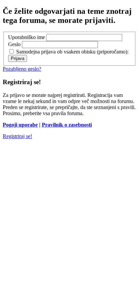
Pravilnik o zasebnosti (67, 125)
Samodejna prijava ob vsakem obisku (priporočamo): (72, 52)
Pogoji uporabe (20, 125)
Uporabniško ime (26, 37)
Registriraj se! (17, 136)
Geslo (14, 44)
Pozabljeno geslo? (22, 69)
